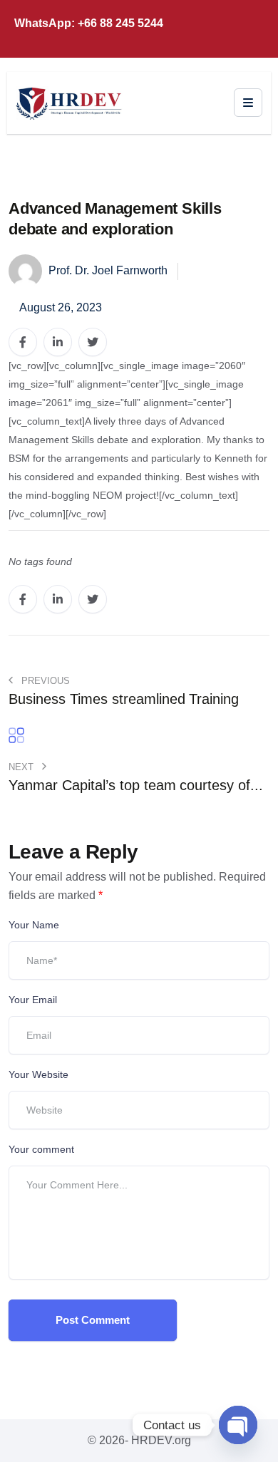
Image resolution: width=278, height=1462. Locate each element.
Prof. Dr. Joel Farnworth (107, 270)
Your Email (33, 999)
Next (22, 767)
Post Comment (93, 1320)
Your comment (41, 1149)
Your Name (34, 924)
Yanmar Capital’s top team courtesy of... (136, 785)
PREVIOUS (44, 680)
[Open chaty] (238, 1425)
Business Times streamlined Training (124, 699)
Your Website (38, 1074)
